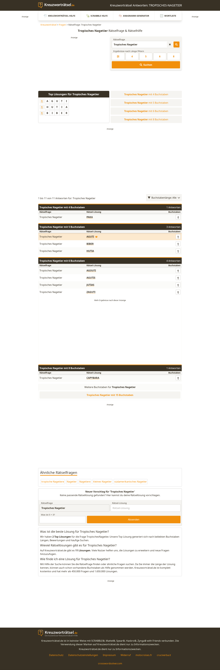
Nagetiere (85, 481)
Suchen (147, 64)
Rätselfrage (119, 39)
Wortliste (170, 15)
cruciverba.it (164, 655)
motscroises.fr (144, 655)
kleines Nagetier (102, 481)
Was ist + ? (48, 514)
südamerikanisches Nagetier (130, 481)
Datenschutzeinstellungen (83, 655)
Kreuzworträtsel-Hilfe (61, 15)
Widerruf (126, 655)
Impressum (109, 655)
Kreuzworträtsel (49, 24)
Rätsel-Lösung (119, 503)
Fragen (62, 24)
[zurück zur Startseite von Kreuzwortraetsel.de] (57, 5)
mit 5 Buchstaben (146, 102)
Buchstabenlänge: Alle (163, 197)
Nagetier (72, 481)
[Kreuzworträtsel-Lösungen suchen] (176, 44)
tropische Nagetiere (52, 481)
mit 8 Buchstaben (146, 119)
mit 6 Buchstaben (146, 111)
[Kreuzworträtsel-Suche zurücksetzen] (170, 44)
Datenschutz (56, 655)
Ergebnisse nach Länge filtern (128, 51)
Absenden (133, 519)
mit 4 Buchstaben (146, 94)
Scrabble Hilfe (99, 15)
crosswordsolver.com (110, 663)
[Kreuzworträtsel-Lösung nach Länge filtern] (118, 56)
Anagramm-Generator (136, 15)
